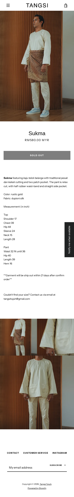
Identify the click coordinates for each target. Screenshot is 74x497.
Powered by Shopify (37, 488)
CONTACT (13, 453)
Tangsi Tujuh (46, 484)
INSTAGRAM (59, 453)
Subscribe (56, 465)
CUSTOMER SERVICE (35, 453)
